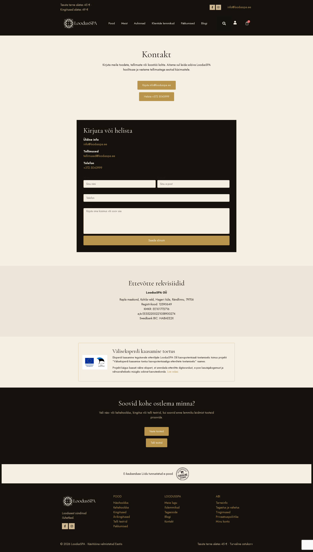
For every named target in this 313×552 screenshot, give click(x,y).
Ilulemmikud (171, 507)
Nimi (86, 178)
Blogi (204, 23)
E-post (161, 178)
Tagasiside (171, 512)
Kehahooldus (121, 507)
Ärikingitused (121, 517)
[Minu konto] (235, 22)
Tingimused (223, 512)
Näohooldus (120, 503)
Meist (124, 23)
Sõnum (87, 206)
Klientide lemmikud (163, 23)
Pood (111, 23)
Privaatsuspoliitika (227, 517)
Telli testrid (120, 521)
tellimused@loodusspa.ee (99, 156)
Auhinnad (139, 23)
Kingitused (119, 512)
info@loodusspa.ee (239, 7)
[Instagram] (218, 7)
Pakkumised (188, 23)
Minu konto (223, 521)
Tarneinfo (222, 503)
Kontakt (168, 521)
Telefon (88, 192)
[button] (224, 23)
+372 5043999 (92, 168)
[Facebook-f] (212, 7)
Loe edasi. (173, 372)
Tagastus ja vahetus (227, 507)
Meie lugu (170, 503)
